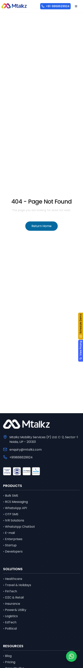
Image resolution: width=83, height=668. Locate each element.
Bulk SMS (10, 495)
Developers (13, 551)
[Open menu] (76, 6)
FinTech (10, 591)
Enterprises (12, 539)
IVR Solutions (13, 520)
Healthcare (12, 579)
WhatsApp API (15, 508)
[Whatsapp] (71, 656)
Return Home (41, 226)
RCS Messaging (15, 502)
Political (10, 628)
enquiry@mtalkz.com (25, 449)
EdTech (9, 622)
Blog (7, 656)
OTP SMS (10, 514)
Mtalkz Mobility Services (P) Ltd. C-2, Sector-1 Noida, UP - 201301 (43, 439)
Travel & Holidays (17, 585)
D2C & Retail (13, 597)
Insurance (11, 603)
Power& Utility (14, 610)
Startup (10, 545)
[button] (80, 326)
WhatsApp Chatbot (19, 526)
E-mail (9, 533)
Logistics (10, 616)
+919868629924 (21, 457)
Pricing (9, 662)
